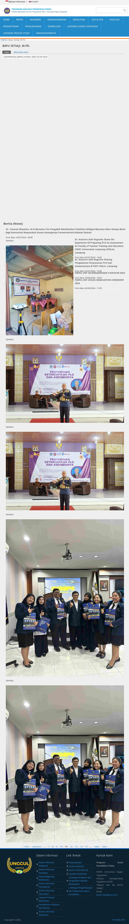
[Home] (32, 11)
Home (4, 39)
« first (26, 846)
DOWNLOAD (54, 26)
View (7, 52)
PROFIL (19, 19)
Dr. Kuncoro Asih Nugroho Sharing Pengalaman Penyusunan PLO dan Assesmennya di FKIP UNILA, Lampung (96, 263)
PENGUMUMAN (33, 26)
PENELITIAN (79, 19)
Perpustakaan (75, 862)
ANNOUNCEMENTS (46, 33)
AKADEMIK (35, 19)
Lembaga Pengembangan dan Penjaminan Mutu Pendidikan (81, 891)
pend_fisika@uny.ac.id (106, 894)
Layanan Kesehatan (78, 873)
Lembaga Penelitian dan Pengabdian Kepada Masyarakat (80, 881)
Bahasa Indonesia (16, 1)
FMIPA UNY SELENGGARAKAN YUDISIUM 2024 (100, 272)
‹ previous (36, 846)
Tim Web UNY (118, 919)
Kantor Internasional (78, 870)
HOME (6, 19)
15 (86, 846)
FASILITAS (114, 19)
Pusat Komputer (76, 866)
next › (97, 846)
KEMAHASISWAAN (57, 19)
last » (105, 846)
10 (61, 846)
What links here (21, 52)
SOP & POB (97, 19)
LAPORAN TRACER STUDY (16, 33)
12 (71, 846)
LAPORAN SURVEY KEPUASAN (82, 26)
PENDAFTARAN (11, 26)
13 (76, 846)
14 (81, 846)
